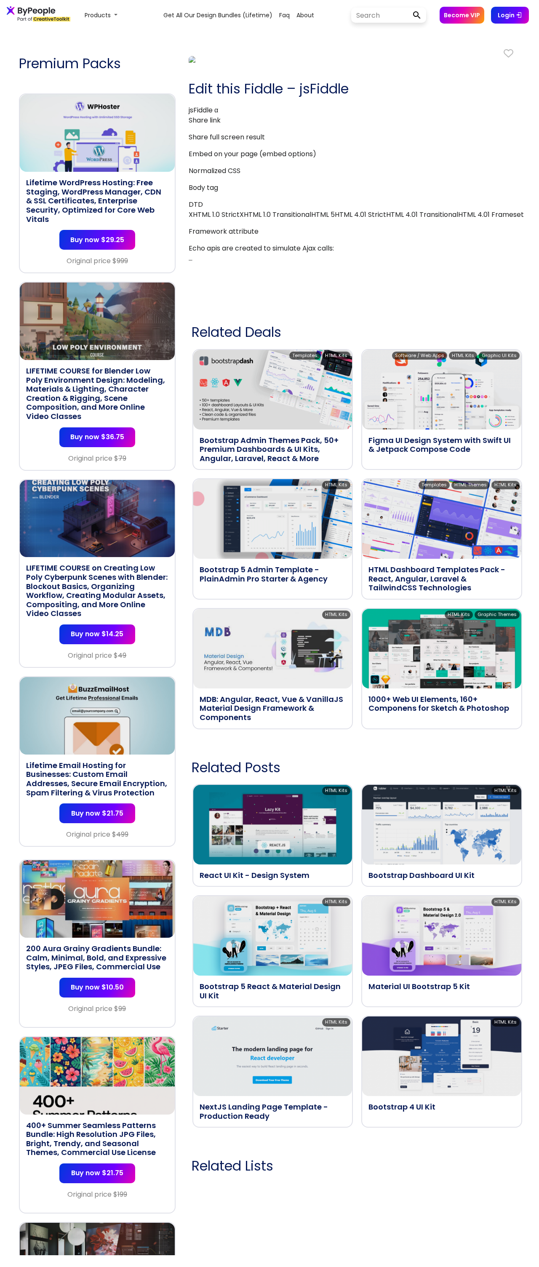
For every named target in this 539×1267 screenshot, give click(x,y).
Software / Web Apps (419, 355)
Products (98, 15)
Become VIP (462, 15)
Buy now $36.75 (97, 437)
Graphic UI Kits (499, 355)
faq (284, 15)
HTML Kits (336, 355)
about (305, 15)
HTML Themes (470, 484)
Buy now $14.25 (97, 634)
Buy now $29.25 (97, 240)
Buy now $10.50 (97, 987)
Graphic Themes (497, 614)
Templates (305, 355)
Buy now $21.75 (97, 813)
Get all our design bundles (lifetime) (217, 15)
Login (507, 15)
